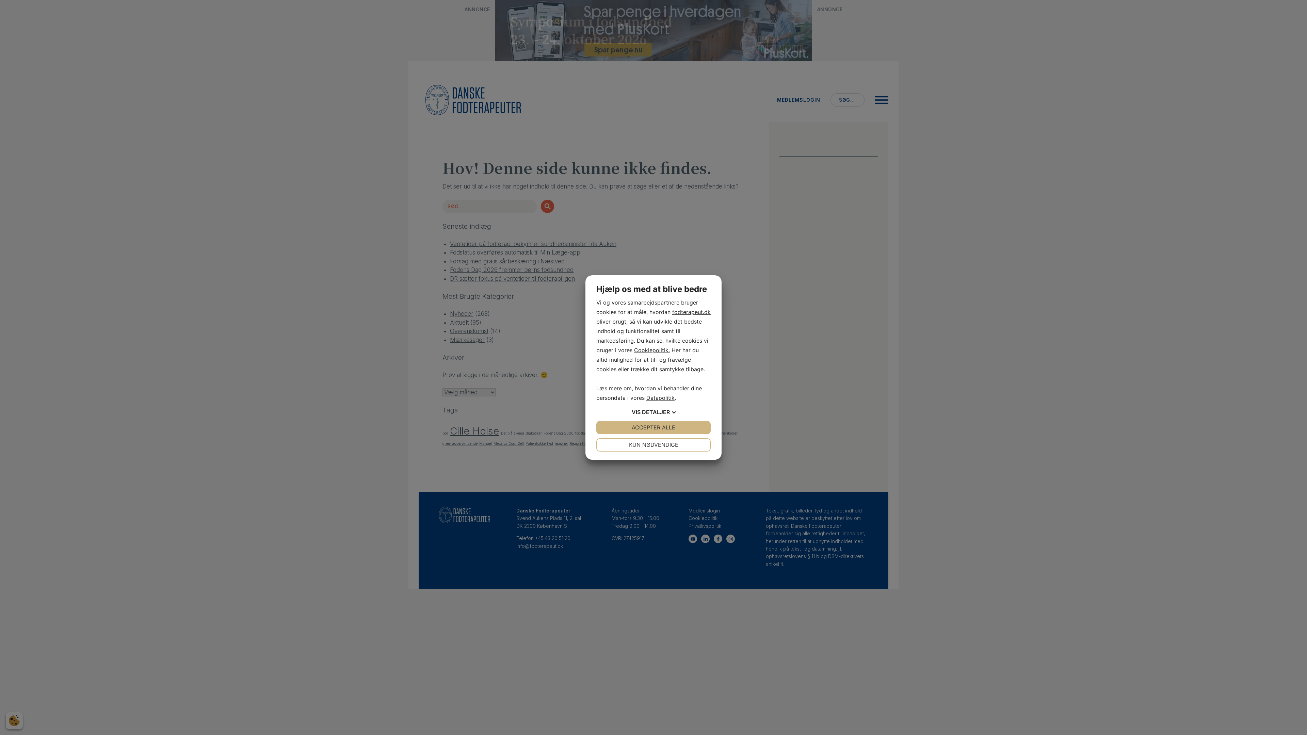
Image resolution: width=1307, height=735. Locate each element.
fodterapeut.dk (691, 312)
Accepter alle (653, 427)
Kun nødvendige (653, 444)
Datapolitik (660, 397)
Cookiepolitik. (652, 350)
